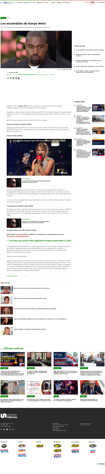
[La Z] (57, 456)
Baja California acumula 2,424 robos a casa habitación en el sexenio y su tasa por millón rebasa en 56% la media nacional (83, 154)
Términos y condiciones (85, 423)
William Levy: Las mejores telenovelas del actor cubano (32, 288)
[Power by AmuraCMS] (100, 464)
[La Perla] (93, 451)
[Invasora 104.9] (40, 446)
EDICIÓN (29, 2)
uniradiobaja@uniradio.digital (59, 430)
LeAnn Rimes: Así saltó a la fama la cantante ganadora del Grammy (35, 308)
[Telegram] (18, 78)
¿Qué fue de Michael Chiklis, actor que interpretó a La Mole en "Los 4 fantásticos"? (40, 319)
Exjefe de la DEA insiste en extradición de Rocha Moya (89, 400)
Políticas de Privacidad (85, 424)
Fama (3, 17)
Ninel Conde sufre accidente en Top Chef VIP (90, 66)
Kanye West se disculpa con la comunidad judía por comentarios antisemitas (35, 222)
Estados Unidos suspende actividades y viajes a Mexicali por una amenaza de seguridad (83, 142)
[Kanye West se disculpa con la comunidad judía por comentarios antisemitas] (14, 223)
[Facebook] (13, 78)
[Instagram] (10, 429)
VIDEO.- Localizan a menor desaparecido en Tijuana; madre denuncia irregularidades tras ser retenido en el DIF (83, 120)
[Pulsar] (4, 450)
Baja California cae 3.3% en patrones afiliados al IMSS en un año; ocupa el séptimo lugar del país (65, 372)
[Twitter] (10, 78)
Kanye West (23, 276)
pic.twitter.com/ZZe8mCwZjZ (18, 236)
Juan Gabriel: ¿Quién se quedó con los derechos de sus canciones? (87, 71)
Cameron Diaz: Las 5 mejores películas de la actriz (30, 329)
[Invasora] (4, 446)
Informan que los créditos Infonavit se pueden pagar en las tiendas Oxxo (39, 400)
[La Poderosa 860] (22, 450)
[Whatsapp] (8, 78)
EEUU (8, 17)
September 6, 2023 (62, 241)
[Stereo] (57, 445)
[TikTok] (13, 429)
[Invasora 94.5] (22, 446)
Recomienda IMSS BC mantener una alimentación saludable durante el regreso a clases (12, 401)
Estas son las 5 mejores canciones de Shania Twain (30, 298)
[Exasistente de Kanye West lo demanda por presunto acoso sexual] (14, 182)
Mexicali (59, 2)
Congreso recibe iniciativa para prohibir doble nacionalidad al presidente (37, 372)
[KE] (93, 445)
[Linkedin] (16, 78)
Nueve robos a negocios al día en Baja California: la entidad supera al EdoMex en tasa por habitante (83, 109)
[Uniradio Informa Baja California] (13, 3)
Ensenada (66, 2)
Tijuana (53, 2)
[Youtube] (7, 429)
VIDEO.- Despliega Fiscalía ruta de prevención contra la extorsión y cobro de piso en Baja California (83, 131)
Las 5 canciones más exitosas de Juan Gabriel (90, 50)
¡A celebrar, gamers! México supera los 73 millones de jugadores (65, 400)
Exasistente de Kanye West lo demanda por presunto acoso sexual (36, 181)
